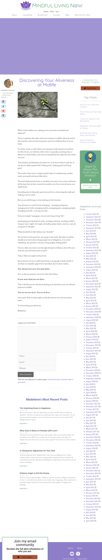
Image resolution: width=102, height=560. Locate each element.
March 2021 (90, 303)
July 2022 (89, 272)
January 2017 (91, 434)
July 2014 (89, 512)
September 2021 (92, 286)
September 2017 (92, 412)
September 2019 (92, 351)
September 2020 (92, 317)
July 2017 (89, 417)
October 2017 (91, 409)
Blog (67, 15)
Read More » (24, 423)
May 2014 (89, 518)
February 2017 (91, 431)
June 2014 (89, 515)
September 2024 (92, 228)
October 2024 (91, 225)
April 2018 (90, 392)
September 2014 (92, 507)
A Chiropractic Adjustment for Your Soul (37, 450)
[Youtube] (72, 554)
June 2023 (89, 256)
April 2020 (90, 331)
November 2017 (92, 406)
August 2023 (90, 253)
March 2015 (90, 490)
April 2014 (90, 521)
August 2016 (90, 448)
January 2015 (91, 495)
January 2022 (91, 281)
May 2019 (89, 362)
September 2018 (92, 378)
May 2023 (89, 258)
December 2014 (92, 498)
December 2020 (92, 309)
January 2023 (91, 261)
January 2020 (91, 339)
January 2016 (91, 468)
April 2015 (90, 487)
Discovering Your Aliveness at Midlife (88, 141)
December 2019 (92, 342)
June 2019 (89, 359)
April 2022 (90, 275)
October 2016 (91, 443)
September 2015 (92, 479)
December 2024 (92, 219)
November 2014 (92, 501)
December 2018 (92, 370)
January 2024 (91, 245)
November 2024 (92, 222)
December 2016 (92, 437)
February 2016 (91, 465)
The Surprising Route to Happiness (35, 408)
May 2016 (89, 456)
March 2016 (90, 462)
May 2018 (89, 390)
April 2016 (90, 459)
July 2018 (89, 384)
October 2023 (91, 247)
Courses (56, 15)
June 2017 (89, 420)
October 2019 (91, 348)
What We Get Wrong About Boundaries (88, 134)
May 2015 (89, 484)
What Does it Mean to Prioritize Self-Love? (38, 430)
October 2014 (91, 504)
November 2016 (92, 440)
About (14, 15)
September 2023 (92, 250)
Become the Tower (82, 15)
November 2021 (92, 284)
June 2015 (89, 482)
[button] (3, 101)
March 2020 (90, 334)
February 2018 (91, 398)
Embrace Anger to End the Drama (34, 473)
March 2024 (90, 239)
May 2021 (89, 298)
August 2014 (90, 509)
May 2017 (89, 423)
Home (70, 548)
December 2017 (92, 403)
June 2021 (89, 295)
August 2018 (90, 381)
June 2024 (89, 231)
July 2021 (89, 292)
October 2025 (91, 214)
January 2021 (91, 306)
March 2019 (90, 367)
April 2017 (90, 426)
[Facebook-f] (78, 554)
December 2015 (92, 470)
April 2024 (90, 236)
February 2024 (91, 242)
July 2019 (89, 356)
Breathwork (43, 15)
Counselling (27, 15)
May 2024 (89, 233)
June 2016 (89, 454)
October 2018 (91, 376)
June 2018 (89, 387)
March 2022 (90, 278)
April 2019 (90, 364)
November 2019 (92, 345)
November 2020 (92, 311)
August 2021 (90, 289)
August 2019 (90, 353)
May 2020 (90, 328)
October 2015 (91, 476)
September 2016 (92, 445)
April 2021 (90, 300)
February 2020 (91, 337)
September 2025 (92, 217)
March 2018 (90, 395)
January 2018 (91, 401)
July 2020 (89, 323)
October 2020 (91, 314)
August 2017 (90, 415)
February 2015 (91, 493)
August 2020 (91, 320)
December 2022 (92, 264)
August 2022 (90, 270)
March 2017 (90, 429)
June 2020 (90, 325)
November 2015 (92, 473)
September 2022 (92, 267)
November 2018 (92, 373)
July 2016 (89, 451)
